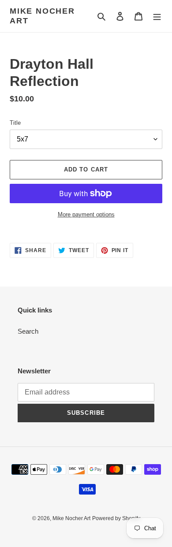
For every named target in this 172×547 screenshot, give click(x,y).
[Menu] (157, 16)
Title (15, 122)
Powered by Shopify (116, 518)
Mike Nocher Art (42, 16)
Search (28, 331)
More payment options (86, 214)
